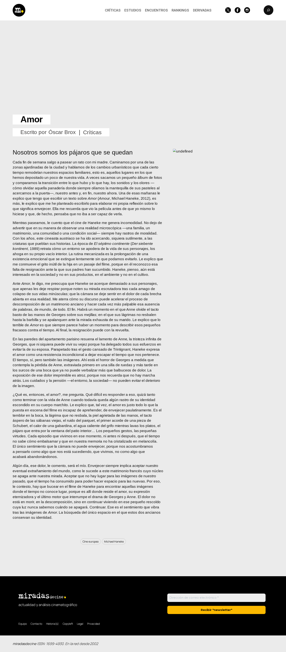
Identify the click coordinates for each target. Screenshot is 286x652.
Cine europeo (90, 541)
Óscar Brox (62, 132)
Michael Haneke (114, 541)
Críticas (92, 132)
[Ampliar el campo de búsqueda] (268, 10)
